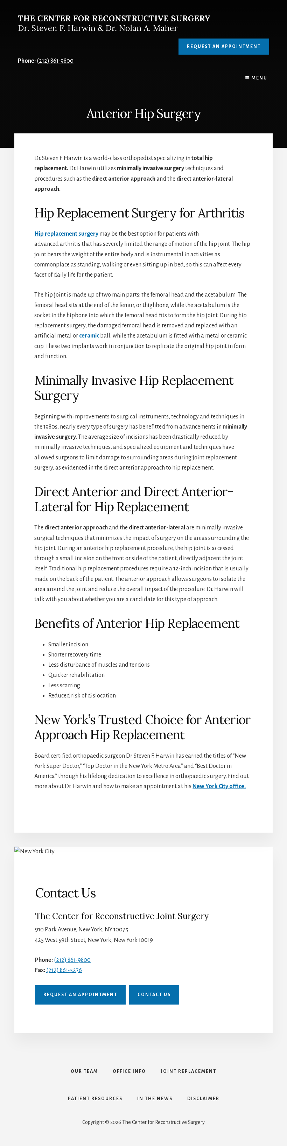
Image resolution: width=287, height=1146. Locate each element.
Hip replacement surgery (66, 234)
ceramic (89, 336)
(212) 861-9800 (55, 61)
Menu (259, 78)
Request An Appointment (224, 46)
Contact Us (154, 994)
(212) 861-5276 (64, 970)
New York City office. (219, 786)
